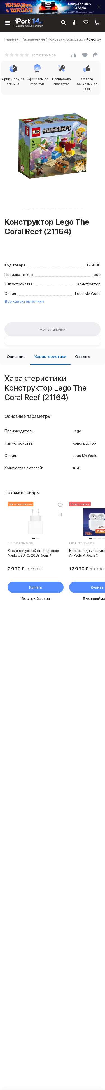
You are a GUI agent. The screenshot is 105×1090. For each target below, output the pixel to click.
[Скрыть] (98, 7)
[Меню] (7, 23)
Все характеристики (24, 301)
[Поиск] (63, 23)
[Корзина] (97, 23)
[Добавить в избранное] (60, 505)
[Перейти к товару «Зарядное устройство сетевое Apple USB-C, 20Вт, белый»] (36, 522)
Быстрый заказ (35, 598)
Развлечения (33, 39)
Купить (35, 587)
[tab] (16, 357)
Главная (11, 39)
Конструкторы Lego (65, 39)
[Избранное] (86, 23)
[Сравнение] (74, 23)
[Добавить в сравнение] (60, 514)
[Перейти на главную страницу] (29, 23)
